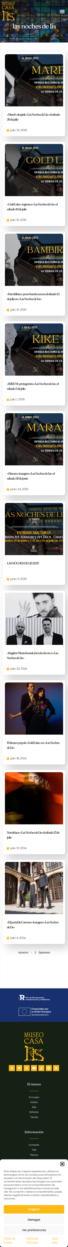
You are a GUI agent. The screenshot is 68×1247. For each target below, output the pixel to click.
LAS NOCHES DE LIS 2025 (23, 563)
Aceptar (34, 1209)
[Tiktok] (41, 1068)
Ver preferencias (34, 1230)
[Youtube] (34, 1068)
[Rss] (56, 1068)
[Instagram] (27, 1068)
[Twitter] (19, 1068)
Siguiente (44, 952)
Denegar (34, 1220)
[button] (62, 1164)
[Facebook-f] (12, 1068)
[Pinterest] (49, 1068)
